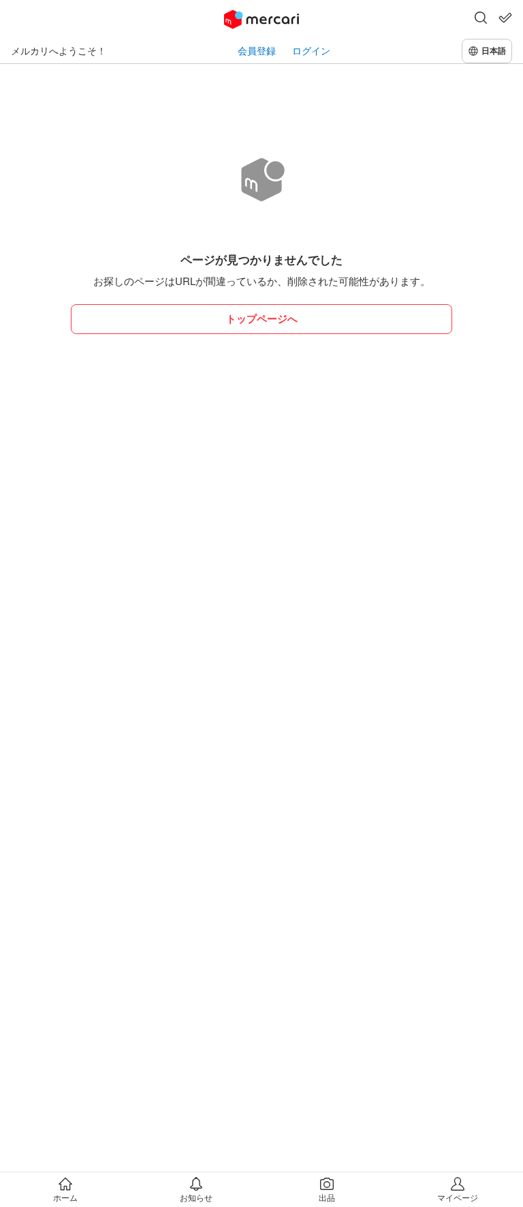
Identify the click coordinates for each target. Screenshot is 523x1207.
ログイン (311, 50)
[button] (481, 19)
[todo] (505, 18)
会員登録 (257, 50)
